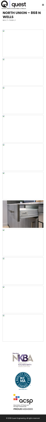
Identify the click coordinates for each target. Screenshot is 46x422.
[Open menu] (43, 4)
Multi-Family (9, 20)
